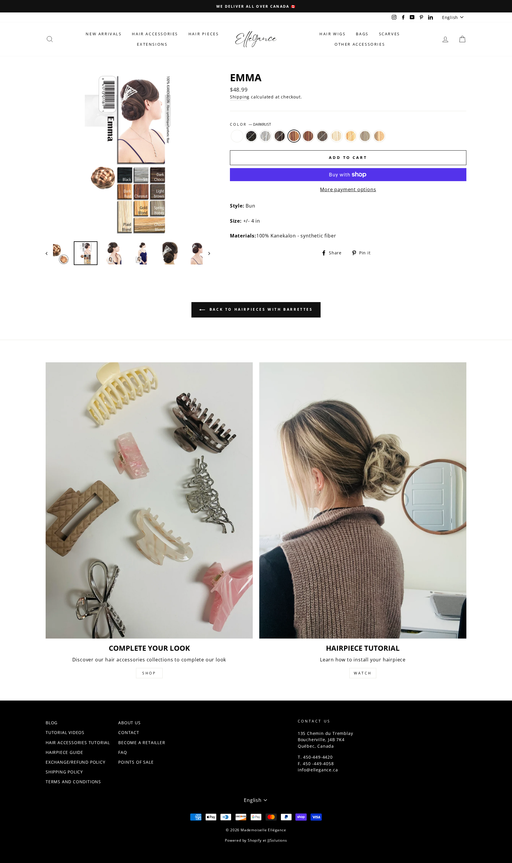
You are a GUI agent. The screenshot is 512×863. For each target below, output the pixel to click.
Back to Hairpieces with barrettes (260, 309)
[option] (256, 6)
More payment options (348, 189)
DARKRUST (294, 136)
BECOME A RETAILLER (141, 742)
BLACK (251, 136)
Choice (237, 136)
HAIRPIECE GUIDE (64, 752)
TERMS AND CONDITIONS (73, 781)
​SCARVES (389, 33)
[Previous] (49, 253)
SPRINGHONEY (365, 136)
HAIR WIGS (332, 33)
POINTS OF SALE (135, 762)
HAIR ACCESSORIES (155, 33)
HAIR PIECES (203, 33)
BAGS (362, 33)
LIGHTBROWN (322, 136)
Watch (363, 673)
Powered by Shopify (243, 840)
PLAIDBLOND (337, 136)
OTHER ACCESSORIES (360, 44)
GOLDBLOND (351, 136)
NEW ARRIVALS (103, 33)
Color (250, 124)
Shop (149, 673)
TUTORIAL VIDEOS (65, 732)
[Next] (206, 253)
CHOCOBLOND (379, 136)
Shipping (239, 97)
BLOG (51, 722)
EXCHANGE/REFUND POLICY (75, 762)
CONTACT (128, 732)
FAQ (122, 752)
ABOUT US (129, 722)
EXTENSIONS (152, 44)
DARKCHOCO (280, 136)
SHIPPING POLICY (64, 772)
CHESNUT (308, 136)
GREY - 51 (265, 136)
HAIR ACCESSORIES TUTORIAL (78, 742)
